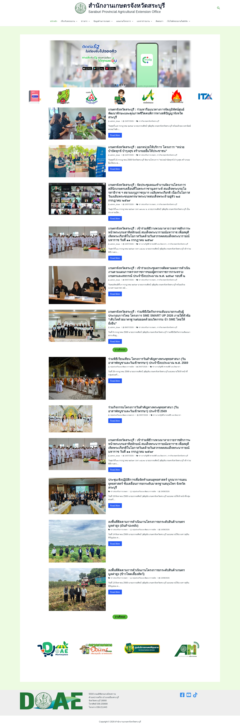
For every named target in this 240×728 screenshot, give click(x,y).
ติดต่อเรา (159, 21)
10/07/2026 (129, 204)
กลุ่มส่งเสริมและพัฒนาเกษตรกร (122, 415)
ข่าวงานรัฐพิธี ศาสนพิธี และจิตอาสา (153, 244)
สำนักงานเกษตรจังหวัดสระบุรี (126, 5)
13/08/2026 (165, 578)
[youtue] (188, 694)
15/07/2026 (129, 121)
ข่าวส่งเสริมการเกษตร (147, 155)
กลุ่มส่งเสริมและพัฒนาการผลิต (122, 367)
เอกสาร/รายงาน (143, 21)
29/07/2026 (142, 367)
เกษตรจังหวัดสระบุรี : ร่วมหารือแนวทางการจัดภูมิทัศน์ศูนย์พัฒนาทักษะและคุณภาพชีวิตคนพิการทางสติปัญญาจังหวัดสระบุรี (146, 113)
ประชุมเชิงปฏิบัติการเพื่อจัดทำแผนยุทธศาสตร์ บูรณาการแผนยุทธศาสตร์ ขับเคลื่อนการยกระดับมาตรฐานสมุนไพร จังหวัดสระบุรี (147, 483)
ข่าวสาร (84, 21)
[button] (218, 8)
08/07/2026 (129, 327)
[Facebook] (182, 694)
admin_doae (115, 121)
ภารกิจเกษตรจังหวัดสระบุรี (149, 121)
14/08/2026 (165, 530)
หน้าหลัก (53, 21)
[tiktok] (195, 694)
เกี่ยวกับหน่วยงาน (68, 21)
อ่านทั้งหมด (120, 350)
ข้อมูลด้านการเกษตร (102, 21)
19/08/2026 (165, 491)
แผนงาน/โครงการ (123, 21)
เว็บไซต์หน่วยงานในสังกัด (177, 21)
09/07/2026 (129, 280)
